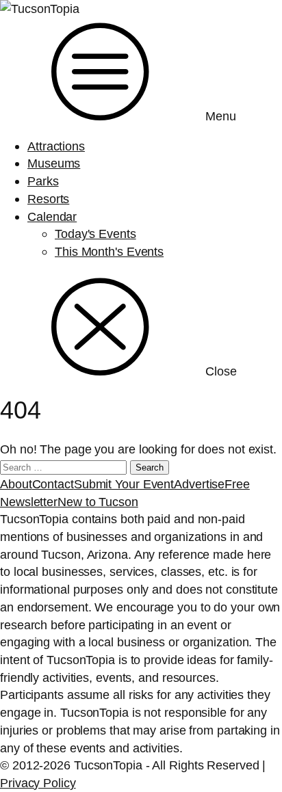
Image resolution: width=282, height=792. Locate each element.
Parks (43, 181)
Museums (53, 163)
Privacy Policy (38, 783)
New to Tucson (97, 501)
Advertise (199, 484)
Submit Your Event (124, 484)
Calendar (52, 216)
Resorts (48, 199)
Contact (53, 484)
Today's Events (95, 233)
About (16, 484)
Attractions (56, 146)
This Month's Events (109, 251)
